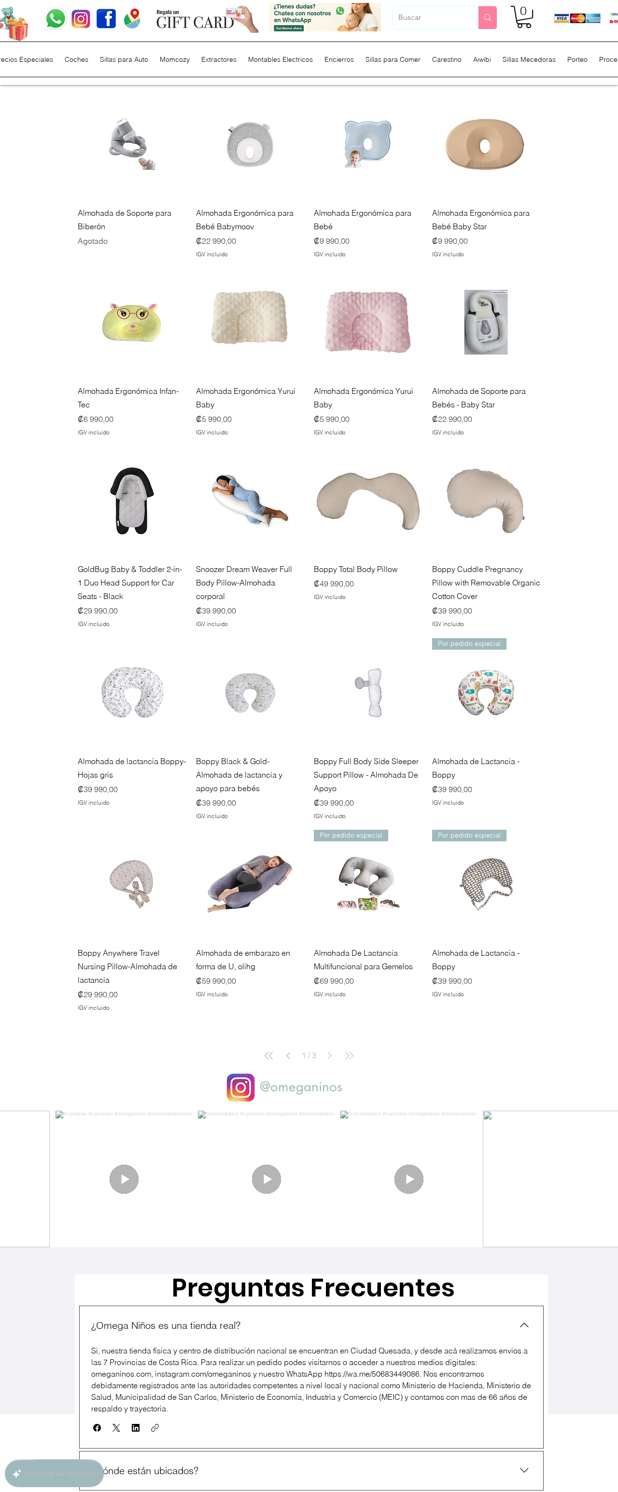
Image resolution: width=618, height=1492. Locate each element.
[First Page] (269, 1055)
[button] (524, 17)
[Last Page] (349, 1055)
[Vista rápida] (132, 144)
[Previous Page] (288, 1055)
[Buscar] (487, 17)
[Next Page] (330, 1055)
